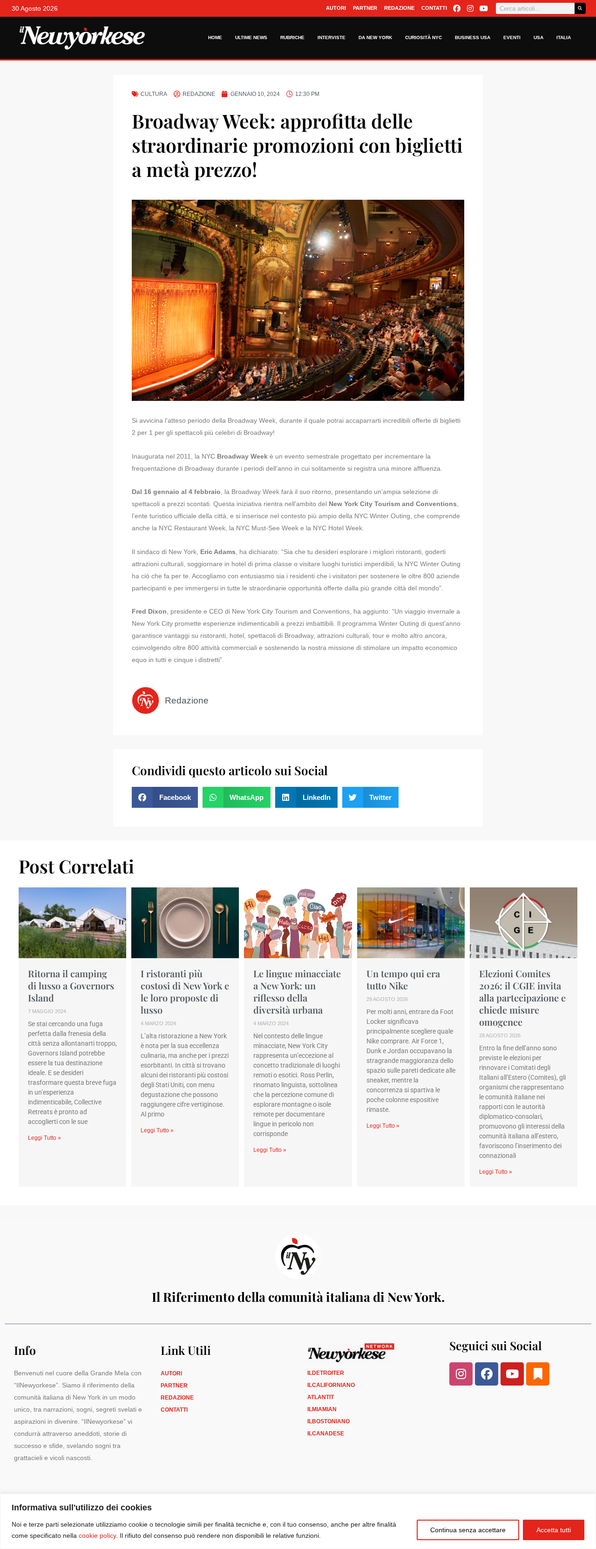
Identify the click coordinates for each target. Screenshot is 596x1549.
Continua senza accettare (468, 1530)
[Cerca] (580, 8)
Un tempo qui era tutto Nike (403, 979)
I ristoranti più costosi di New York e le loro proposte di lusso (185, 991)
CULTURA (154, 94)
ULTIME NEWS (251, 37)
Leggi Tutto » (44, 1138)
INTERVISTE (331, 37)
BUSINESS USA (472, 37)
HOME (215, 37)
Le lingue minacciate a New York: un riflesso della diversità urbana (297, 991)
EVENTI (512, 37)
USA (538, 37)
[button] (165, 797)
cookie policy (97, 1535)
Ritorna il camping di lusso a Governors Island (71, 985)
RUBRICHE (292, 37)
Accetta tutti (553, 1530)
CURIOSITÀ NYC (423, 37)
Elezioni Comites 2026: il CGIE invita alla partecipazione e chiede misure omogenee (522, 997)
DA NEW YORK (375, 37)
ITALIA (563, 37)
